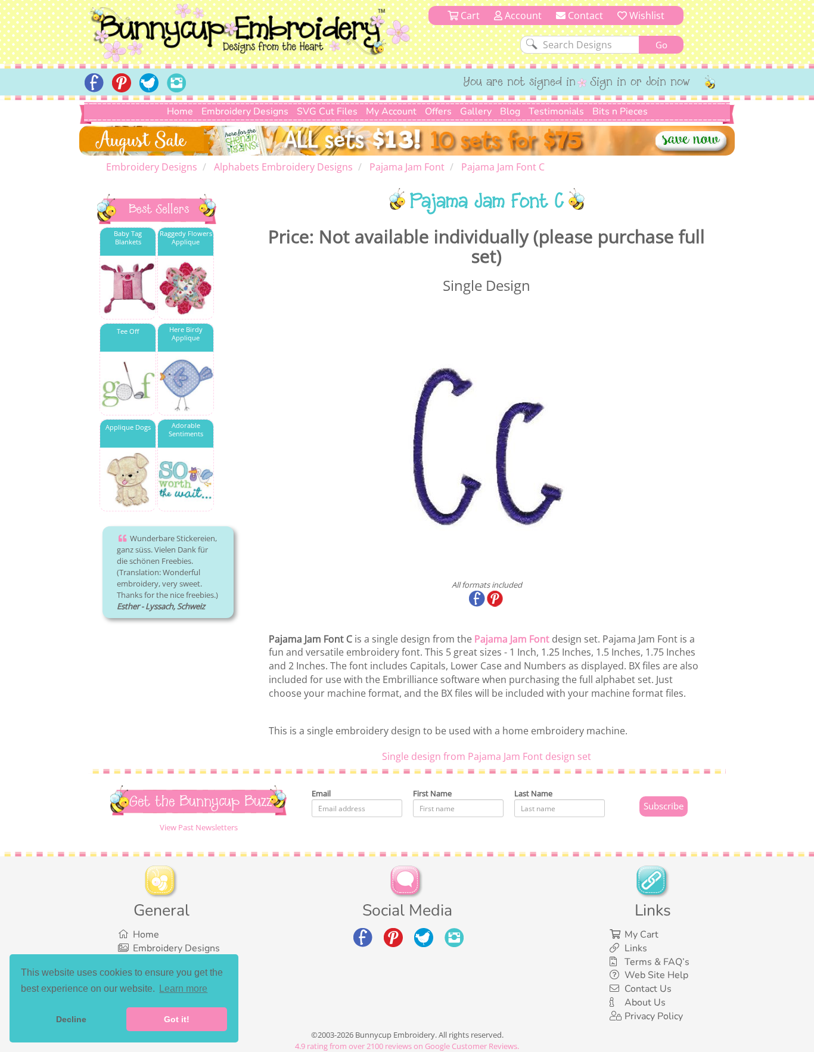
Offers (438, 111)
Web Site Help (656, 975)
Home (180, 111)
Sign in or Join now (640, 83)
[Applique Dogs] (128, 480)
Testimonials (556, 111)
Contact (584, 15)
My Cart (641, 934)
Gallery (476, 111)
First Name (432, 793)
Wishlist (645, 15)
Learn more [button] (183, 988)
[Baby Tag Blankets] (128, 288)
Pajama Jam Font (511, 639)
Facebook (478, 600)
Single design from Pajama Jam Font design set (486, 756)
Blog (510, 111)
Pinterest (496, 600)
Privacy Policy (654, 1016)
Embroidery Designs (244, 111)
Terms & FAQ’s (657, 962)
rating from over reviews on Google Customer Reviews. (407, 1046)
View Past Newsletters (199, 827)
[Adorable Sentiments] (185, 480)
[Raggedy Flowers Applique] (185, 288)
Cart (469, 15)
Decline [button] (71, 1019)
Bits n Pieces (620, 111)
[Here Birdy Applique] (185, 384)
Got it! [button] (176, 1019)
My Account (391, 111)
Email (321, 793)
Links (636, 948)
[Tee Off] (128, 384)
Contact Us (648, 988)
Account (522, 15)
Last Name (533, 793)
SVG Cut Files (327, 111)
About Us (645, 1002)
